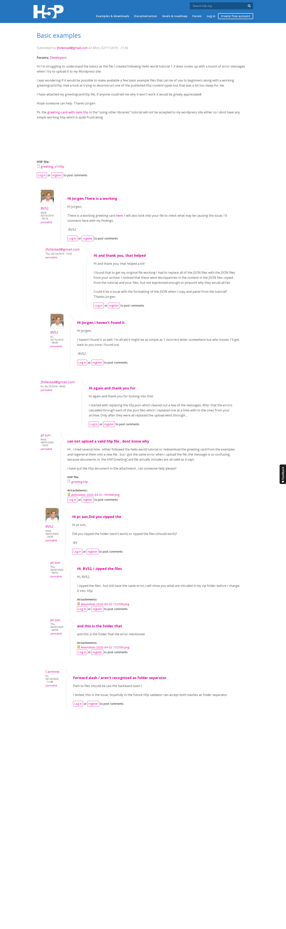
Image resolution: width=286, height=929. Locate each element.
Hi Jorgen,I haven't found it (101, 322)
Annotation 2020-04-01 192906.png (95, 495)
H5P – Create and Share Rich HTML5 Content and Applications (48, 11)
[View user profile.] (47, 203)
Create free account (235, 16)
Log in (211, 16)
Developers (58, 57)
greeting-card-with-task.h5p (67, 112)
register (57, 175)
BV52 (45, 208)
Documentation (145, 16)
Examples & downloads (112, 16)
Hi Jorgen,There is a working (92, 198)
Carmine (52, 671)
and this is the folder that (99, 626)
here (119, 215)
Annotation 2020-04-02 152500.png (105, 604)
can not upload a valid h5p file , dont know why (108, 441)
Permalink (46, 222)
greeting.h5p (79, 482)
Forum (197, 16)
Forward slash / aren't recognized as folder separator (120, 677)
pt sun (46, 435)
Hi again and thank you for (112, 388)
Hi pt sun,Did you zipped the (96, 516)
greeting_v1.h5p (52, 166)
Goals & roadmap (175, 16)
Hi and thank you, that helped (120, 255)
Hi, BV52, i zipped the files (99, 568)
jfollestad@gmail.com (72, 48)
